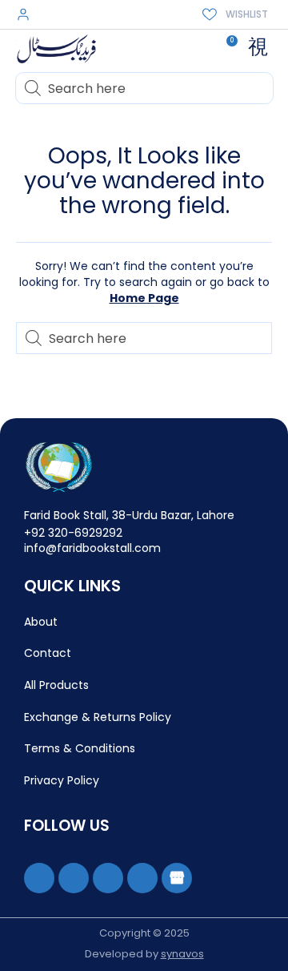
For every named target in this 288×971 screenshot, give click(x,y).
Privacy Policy (61, 780)
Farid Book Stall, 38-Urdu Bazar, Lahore (129, 515)
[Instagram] (108, 878)
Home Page (144, 298)
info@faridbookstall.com (92, 548)
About (41, 622)
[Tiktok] (142, 878)
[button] (257, 47)
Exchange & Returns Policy (97, 717)
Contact (47, 653)
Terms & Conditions (79, 748)
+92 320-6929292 (73, 533)
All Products (56, 685)
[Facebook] (39, 878)
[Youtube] (73, 878)
